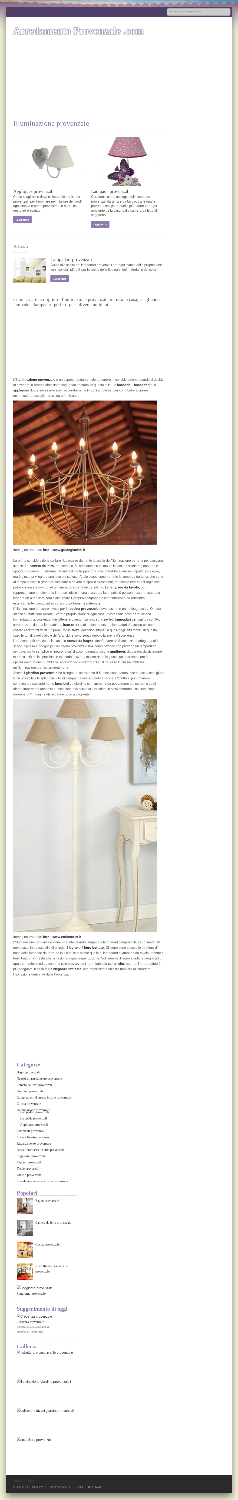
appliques (21, 390)
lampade (124, 384)
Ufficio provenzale (29, 1175)
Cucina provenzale (29, 1104)
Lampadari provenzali (71, 259)
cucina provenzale (84, 608)
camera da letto (42, 565)
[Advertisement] (119, 81)
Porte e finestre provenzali (34, 1137)
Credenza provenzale (30, 1322)
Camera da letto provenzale (35, 1085)
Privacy (29, 1480)
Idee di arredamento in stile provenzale (42, 1181)
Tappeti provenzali (29, 1162)
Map (17, 1480)
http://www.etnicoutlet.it (62, 936)
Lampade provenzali (110, 191)
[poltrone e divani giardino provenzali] (45, 1410)
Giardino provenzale (30, 1091)
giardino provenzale (41, 672)
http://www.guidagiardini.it (64, 549)
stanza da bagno (80, 640)
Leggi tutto (22, 219)
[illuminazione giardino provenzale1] (44, 1381)
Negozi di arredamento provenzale (39, 1078)
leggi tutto (37, 1331)
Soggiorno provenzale (31, 1156)
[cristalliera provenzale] (35, 1439)
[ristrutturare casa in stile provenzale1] (46, 1352)
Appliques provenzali (33, 191)
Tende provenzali (28, 1168)
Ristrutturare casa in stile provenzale (40, 1150)
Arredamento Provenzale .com (78, 30)
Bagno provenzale (28, 1072)
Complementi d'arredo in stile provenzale (44, 1097)
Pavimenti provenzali (31, 1131)
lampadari (142, 384)
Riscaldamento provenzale (34, 1143)
